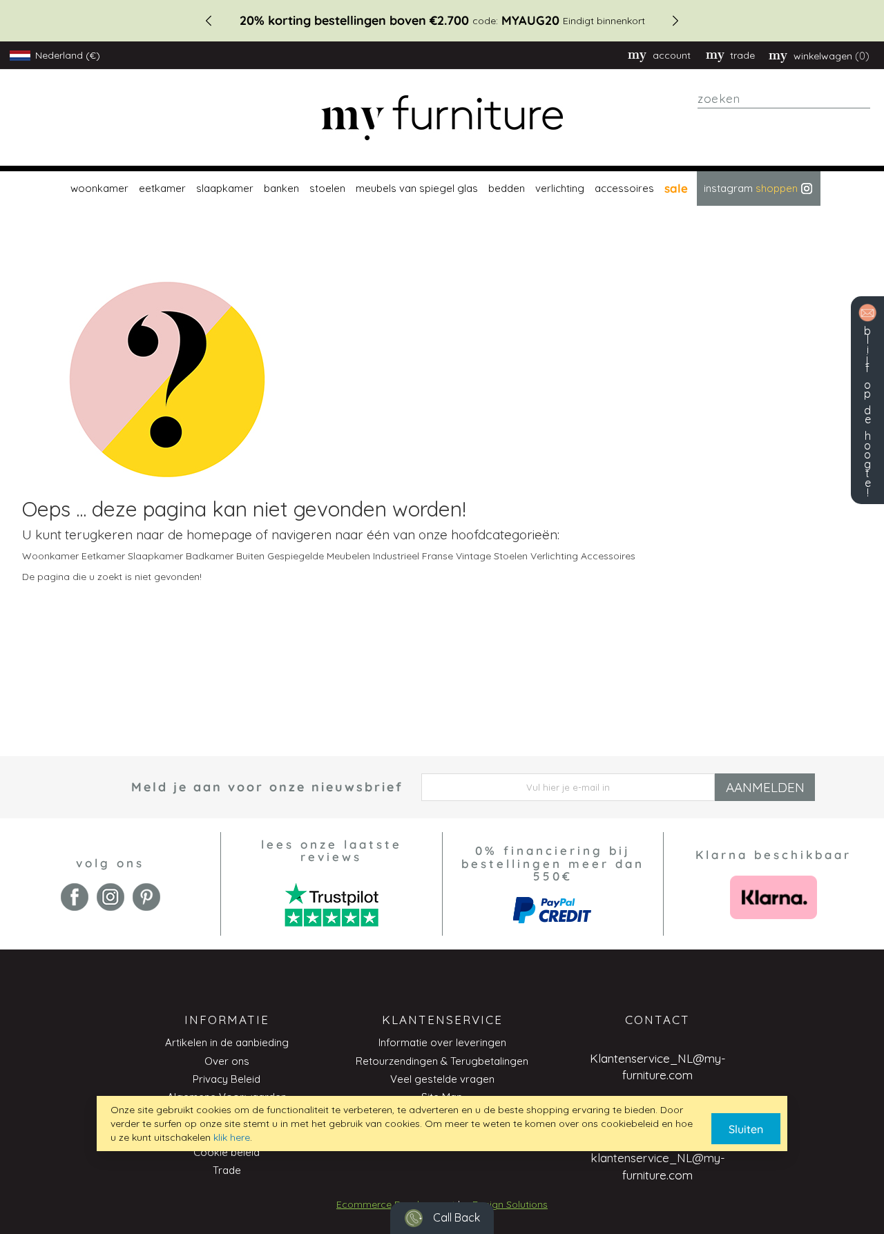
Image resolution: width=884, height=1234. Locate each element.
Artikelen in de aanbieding (227, 1042)
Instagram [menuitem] (751, 188)
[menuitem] (98, 188)
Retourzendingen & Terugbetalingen (442, 1061)
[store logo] (442, 117)
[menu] (442, 188)
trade (742, 55)
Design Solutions (510, 1204)
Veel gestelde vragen (442, 1079)
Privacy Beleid (226, 1079)
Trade (227, 1170)
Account (672, 55)
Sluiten (746, 1129)
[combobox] (784, 99)
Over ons (226, 1061)
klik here (231, 1137)
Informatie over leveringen (442, 1042)
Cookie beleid (226, 1152)
